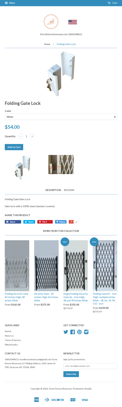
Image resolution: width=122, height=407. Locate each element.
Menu (12, 2)
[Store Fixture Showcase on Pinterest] (79, 333)
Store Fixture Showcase (60, 388)
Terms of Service (13, 340)
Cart (114, 2)
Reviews (69, 190)
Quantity (10, 136)
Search (8, 331)
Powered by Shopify (82, 388)
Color (8, 110)
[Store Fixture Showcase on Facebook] (72, 333)
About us (9, 335)
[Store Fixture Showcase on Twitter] (65, 333)
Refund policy (11, 344)
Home (47, 44)
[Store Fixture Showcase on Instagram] (86, 333)
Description (53, 190)
